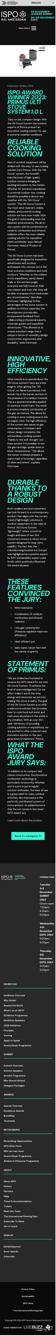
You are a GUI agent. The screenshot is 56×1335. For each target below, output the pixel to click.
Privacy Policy (28, 1289)
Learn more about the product (24, 820)
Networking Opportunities (18, 1141)
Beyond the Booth (13, 1005)
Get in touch (10, 1226)
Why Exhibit (10, 1000)
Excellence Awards (14, 1111)
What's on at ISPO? (14, 1010)
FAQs (6, 1196)
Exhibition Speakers (14, 1020)
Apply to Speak (12, 1040)
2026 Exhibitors (12, 1025)
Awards (9, 1094)
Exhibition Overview (14, 995)
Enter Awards (11, 1251)
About (8, 1170)
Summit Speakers (13, 1070)
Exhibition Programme (16, 1015)
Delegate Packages (14, 1085)
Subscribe (9, 1256)
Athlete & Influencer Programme (21, 1161)
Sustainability (28, 1296)
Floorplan (9, 1030)
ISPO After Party (13, 1146)
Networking (12, 1129)
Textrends (9, 1121)
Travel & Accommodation (18, 1201)
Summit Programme (15, 1075)
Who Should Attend (14, 1080)
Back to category (26, 836)
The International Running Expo (21, 1216)
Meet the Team (12, 1211)
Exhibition (10, 984)
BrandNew (9, 1116)
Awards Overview (13, 1106)
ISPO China (28, 1303)
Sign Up (8, 1235)
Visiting (8, 1035)
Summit (8, 1054)
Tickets (8, 1206)
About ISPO (10, 1181)
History (7, 1186)
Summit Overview (13, 1065)
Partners (8, 1191)
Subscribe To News (14, 1221)
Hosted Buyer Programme (18, 1045)
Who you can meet (14, 1151)
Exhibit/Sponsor (12, 1246)
